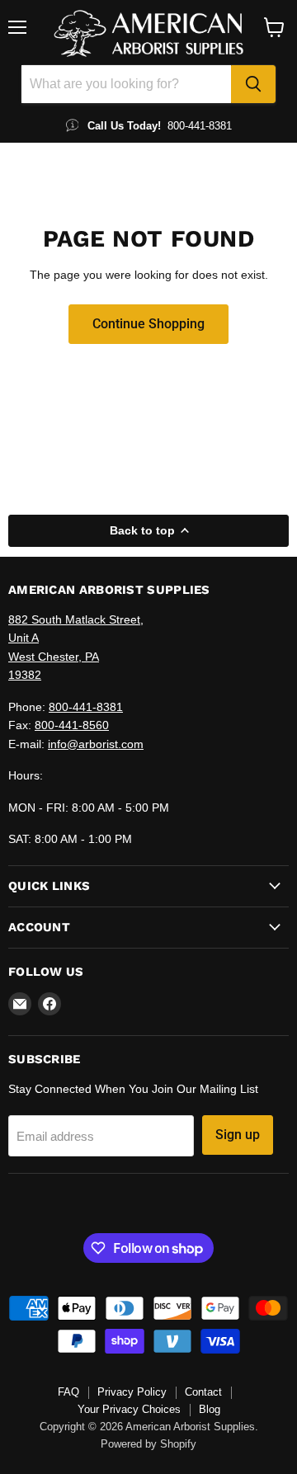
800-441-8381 (86, 706)
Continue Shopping (148, 324)
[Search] (253, 84)
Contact (203, 1392)
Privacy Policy (132, 1392)
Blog (209, 1409)
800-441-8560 (72, 725)
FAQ (68, 1392)
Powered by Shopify (148, 1444)
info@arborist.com (96, 744)
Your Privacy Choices (129, 1409)
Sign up (237, 1134)
